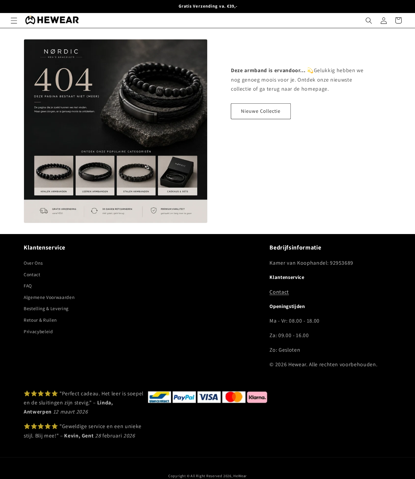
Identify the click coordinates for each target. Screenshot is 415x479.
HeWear (240, 475)
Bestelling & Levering (46, 308)
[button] (14, 20)
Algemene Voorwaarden (49, 297)
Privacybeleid (38, 331)
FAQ (28, 286)
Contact (32, 274)
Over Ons (33, 263)
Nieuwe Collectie (261, 111)
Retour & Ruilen (40, 320)
